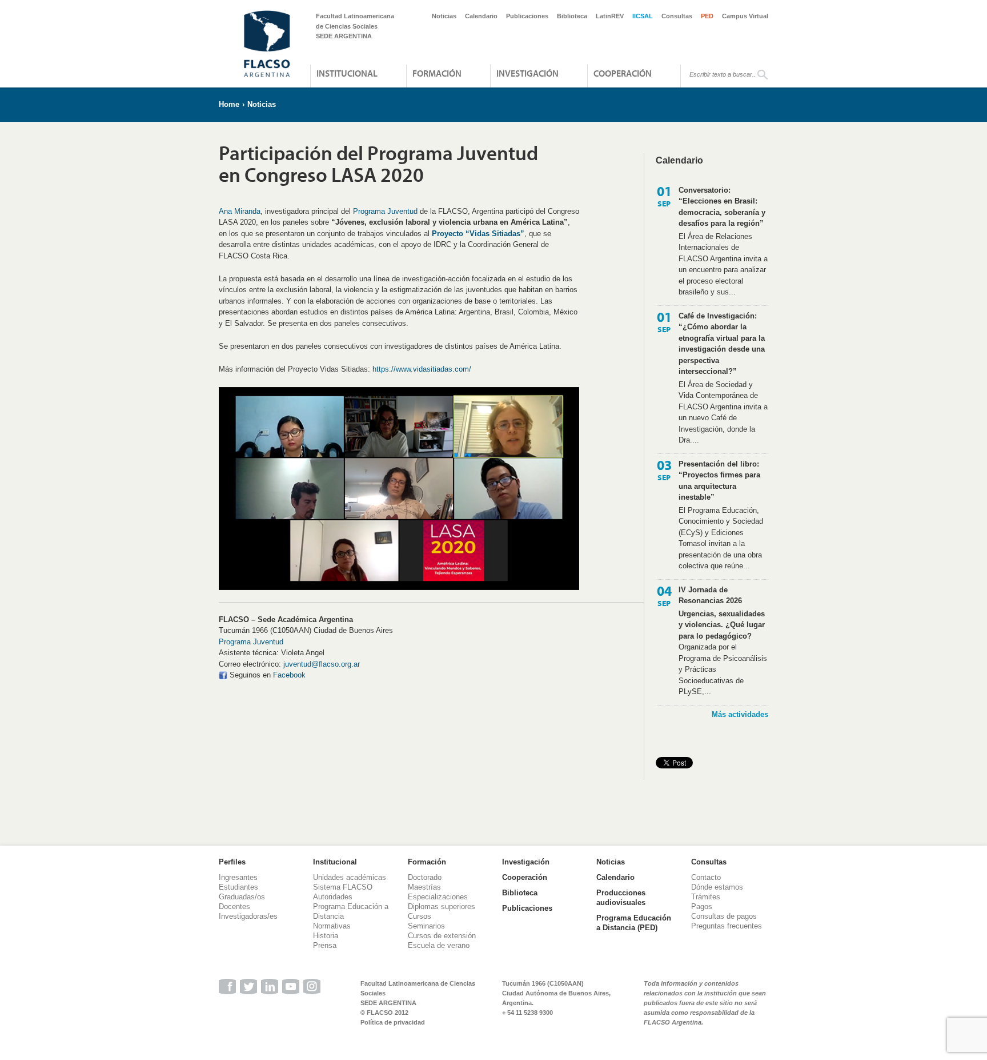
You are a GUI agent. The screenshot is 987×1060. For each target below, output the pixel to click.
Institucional (347, 73)
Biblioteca (572, 16)
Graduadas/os (242, 896)
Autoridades (332, 896)
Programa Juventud (384, 211)
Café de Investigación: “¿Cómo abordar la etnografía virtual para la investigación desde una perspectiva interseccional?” (722, 344)
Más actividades (740, 714)
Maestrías (424, 887)
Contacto (706, 877)
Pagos (701, 906)
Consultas (676, 16)
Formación (437, 73)
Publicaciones (527, 16)
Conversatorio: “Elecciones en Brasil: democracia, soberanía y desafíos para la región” (722, 207)
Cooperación (622, 73)
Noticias (444, 16)
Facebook (289, 675)
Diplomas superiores (441, 906)
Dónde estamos (717, 887)
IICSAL (642, 16)
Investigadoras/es (248, 916)
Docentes (234, 906)
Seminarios (426, 926)
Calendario (481, 16)
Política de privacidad (392, 1022)
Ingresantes (238, 877)
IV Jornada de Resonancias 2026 (710, 595)
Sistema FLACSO (342, 887)
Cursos (419, 916)
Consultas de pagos (724, 916)
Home (229, 104)
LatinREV (610, 16)
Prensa (324, 945)
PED (707, 16)
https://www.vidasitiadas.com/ (421, 369)
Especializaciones (438, 896)
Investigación (527, 73)
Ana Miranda (239, 211)
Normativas (332, 926)
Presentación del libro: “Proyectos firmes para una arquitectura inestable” (719, 481)
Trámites (705, 896)
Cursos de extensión (442, 935)
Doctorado (425, 877)
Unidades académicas (349, 877)
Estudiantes (238, 887)
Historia (325, 935)
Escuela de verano (439, 945)
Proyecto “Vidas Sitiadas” (478, 233)
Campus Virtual (745, 16)
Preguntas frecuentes (726, 926)
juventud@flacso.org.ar (321, 664)
